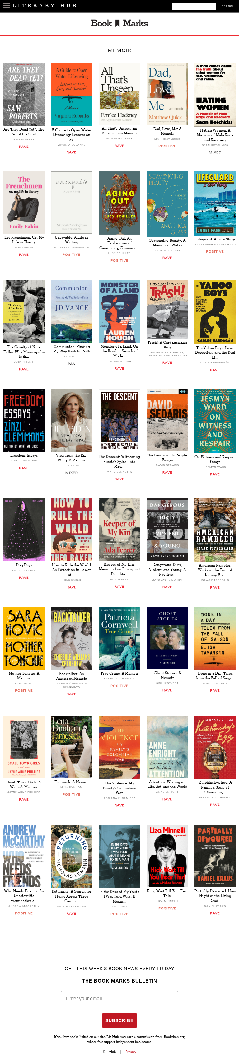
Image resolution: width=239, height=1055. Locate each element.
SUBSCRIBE (119, 1020)
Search (228, 6)
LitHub (111, 1051)
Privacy (131, 1051)
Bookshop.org (174, 1037)
